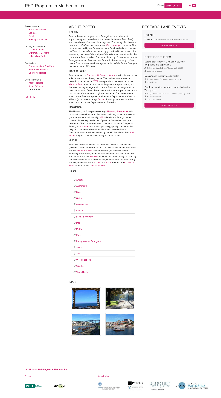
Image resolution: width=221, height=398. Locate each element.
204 (104, 99)
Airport (79, 179)
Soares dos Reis (84, 150)
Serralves (94, 156)
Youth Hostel (82, 271)
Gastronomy (82, 204)
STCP (95, 81)
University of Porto (37, 56)
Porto (78, 235)
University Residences (117, 111)
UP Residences (83, 259)
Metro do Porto (76, 84)
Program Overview (37, 29)
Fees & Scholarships (38, 69)
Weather (80, 265)
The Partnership (36, 49)
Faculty (32, 36)
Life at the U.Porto (85, 216)
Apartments (81, 185)
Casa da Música (97, 165)
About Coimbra (36, 86)
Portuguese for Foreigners (88, 241)
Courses (33, 32)
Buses (79, 191)
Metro (79, 228)
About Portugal (36, 82)
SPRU (102, 117)
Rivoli (108, 162)
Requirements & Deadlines (41, 66)
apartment (85, 126)
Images (79, 210)
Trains (79, 253)
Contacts (30, 97)
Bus (100, 99)
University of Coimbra (39, 52)
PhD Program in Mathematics (54, 5)
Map (78, 222)
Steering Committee (38, 39)
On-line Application (37, 72)
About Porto (35, 89)
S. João (97, 162)
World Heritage (113, 45)
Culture (79, 198)
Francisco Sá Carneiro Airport (101, 75)
